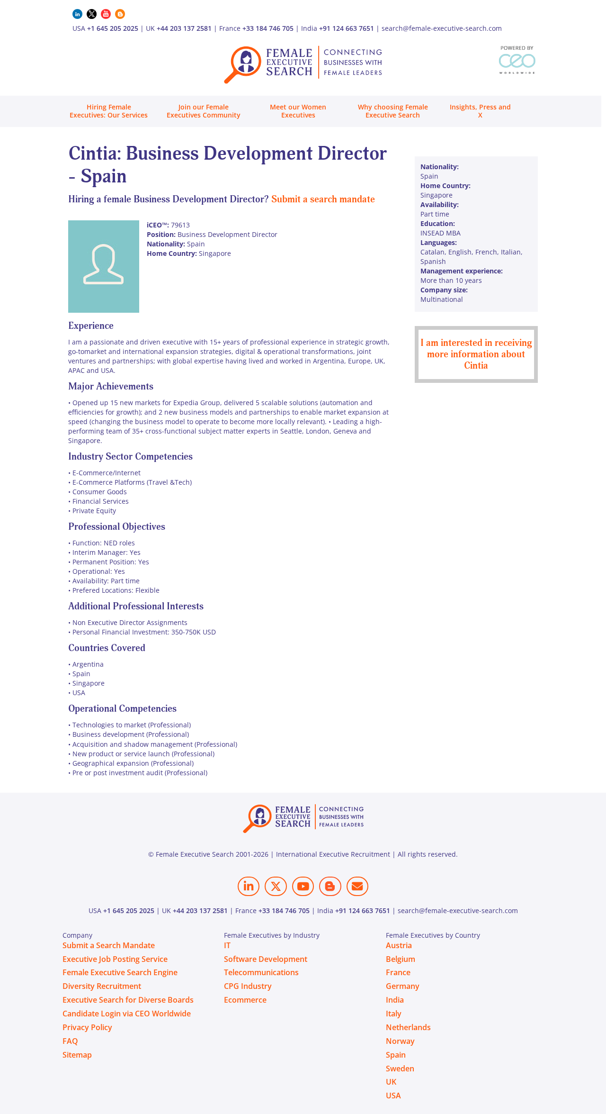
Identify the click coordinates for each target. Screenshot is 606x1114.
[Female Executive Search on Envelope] (357, 886)
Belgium (400, 959)
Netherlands (408, 1027)
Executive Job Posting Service (115, 959)
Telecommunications (261, 972)
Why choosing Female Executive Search (393, 110)
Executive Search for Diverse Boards (128, 1000)
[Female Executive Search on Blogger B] (330, 886)
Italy (393, 1013)
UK (391, 1082)
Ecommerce (245, 1000)
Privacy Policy (87, 1027)
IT (227, 945)
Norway (400, 1041)
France (398, 972)
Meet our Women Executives (298, 110)
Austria (399, 945)
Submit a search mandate (323, 199)
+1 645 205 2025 (112, 28)
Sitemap (77, 1055)
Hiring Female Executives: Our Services (109, 110)
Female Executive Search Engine (120, 972)
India (395, 1000)
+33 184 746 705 (268, 28)
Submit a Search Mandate (108, 945)
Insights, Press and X (480, 110)
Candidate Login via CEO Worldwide (126, 1013)
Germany (402, 986)
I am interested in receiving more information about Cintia (476, 354)
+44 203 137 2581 (184, 28)
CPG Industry (248, 986)
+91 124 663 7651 (346, 28)
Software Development (265, 959)
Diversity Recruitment (101, 986)
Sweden (400, 1068)
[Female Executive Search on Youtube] (303, 886)
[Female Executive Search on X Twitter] (275, 886)
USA (393, 1095)
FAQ (70, 1041)
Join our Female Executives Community (204, 110)
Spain (396, 1055)
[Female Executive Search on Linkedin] (248, 886)
